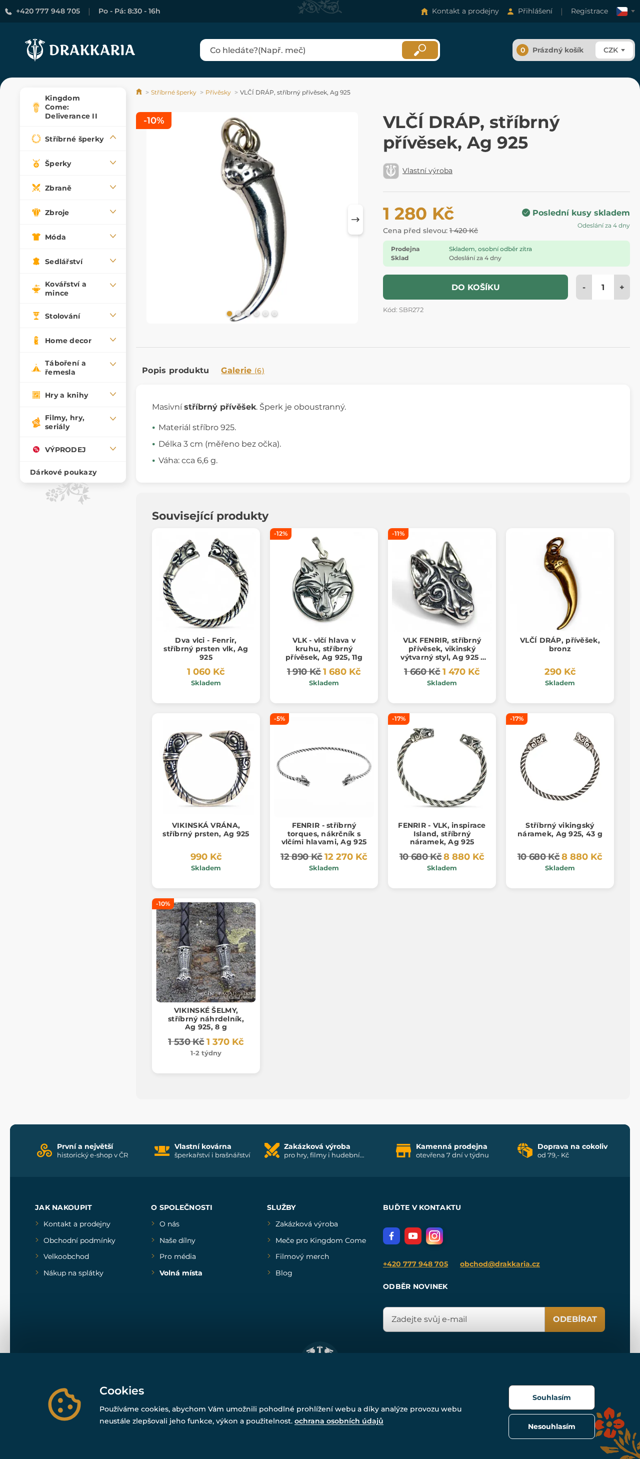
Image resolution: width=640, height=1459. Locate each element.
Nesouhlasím (552, 1426)
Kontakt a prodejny (465, 11)
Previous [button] (148, 220)
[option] (252, 219)
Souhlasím (551, 1397)
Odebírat (575, 1319)
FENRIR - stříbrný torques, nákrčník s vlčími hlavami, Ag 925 (324, 834)
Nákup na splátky (74, 1272)
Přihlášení (535, 11)
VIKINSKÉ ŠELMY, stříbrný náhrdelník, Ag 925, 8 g (206, 1019)
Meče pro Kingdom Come (321, 1240)
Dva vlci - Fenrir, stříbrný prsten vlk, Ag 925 (206, 649)
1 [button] (228, 313)
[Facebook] (391, 1235)
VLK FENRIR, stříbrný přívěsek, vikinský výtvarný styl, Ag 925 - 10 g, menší (441, 653)
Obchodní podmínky (80, 1240)
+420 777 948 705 (48, 11)
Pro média (178, 1256)
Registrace (589, 11)
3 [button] (246, 313)
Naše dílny (178, 1240)
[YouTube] (413, 1235)
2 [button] (238, 313)
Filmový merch (302, 1256)
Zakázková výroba (307, 1223)
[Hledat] (420, 50)
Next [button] (355, 220)
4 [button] (256, 313)
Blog (284, 1272)
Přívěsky (218, 92)
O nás (170, 1223)
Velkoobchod (66, 1256)
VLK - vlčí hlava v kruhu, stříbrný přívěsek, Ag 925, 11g (324, 649)
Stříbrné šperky (173, 92)
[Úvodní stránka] (140, 92)
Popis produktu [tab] (175, 370)
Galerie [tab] (242, 370)
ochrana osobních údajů (339, 1420)
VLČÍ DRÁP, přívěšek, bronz (560, 644)
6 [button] (274, 313)
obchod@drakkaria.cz (500, 1263)
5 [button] (264, 313)
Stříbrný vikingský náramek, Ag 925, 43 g (560, 829)
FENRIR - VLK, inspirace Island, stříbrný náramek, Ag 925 (442, 834)
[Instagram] (434, 1235)
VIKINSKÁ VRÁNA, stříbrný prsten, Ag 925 (205, 829)
